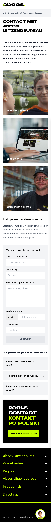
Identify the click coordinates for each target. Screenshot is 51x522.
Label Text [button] (40, 514)
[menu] (45, 4)
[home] (4, 13)
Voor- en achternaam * (17, 256)
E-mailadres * (12, 324)
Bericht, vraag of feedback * (20, 282)
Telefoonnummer (14, 311)
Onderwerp (12, 269)
